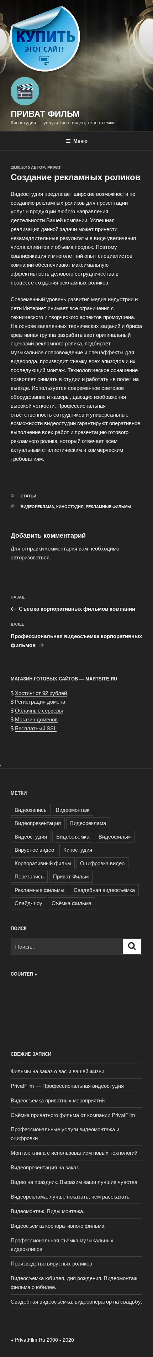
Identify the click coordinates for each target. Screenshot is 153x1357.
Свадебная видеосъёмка (104, 889)
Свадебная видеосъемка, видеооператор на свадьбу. (76, 1301)
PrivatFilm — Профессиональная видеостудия (67, 1085)
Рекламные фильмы (108, 506)
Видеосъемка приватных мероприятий (58, 1100)
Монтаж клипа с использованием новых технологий (74, 1152)
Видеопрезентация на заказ (45, 1167)
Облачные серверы (39, 710)
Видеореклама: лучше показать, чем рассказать (70, 1196)
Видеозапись (31, 809)
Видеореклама (37, 506)
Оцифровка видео (102, 863)
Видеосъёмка (72, 836)
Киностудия (70, 506)
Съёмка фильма (71, 903)
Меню (80, 140)
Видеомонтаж (72, 809)
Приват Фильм (45, 113)
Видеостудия (31, 836)
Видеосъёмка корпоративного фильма (57, 1225)
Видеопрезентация (38, 822)
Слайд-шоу (28, 903)
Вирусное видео (34, 849)
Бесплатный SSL (36, 728)
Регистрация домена (40, 701)
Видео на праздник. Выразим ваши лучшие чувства (74, 1181)
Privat (54, 167)
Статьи (28, 496)
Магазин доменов (36, 719)
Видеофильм (115, 836)
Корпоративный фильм (43, 863)
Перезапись (29, 876)
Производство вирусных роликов (51, 1263)
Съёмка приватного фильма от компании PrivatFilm (73, 1114)
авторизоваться (30, 557)
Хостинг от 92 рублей (41, 692)
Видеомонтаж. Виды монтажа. (47, 1211)
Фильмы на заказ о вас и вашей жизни (57, 1071)
